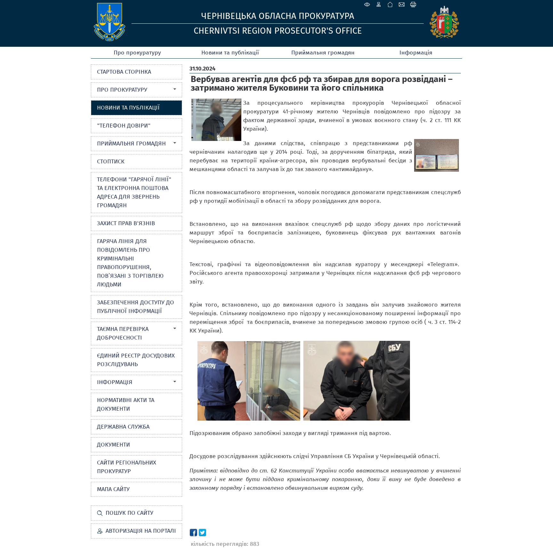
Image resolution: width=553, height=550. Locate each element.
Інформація (415, 52)
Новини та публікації (230, 52)
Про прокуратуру (137, 52)
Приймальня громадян (323, 52)
